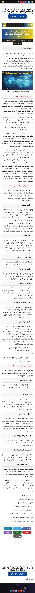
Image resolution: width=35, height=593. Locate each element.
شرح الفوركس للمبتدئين (26, 499)
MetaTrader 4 (25, 474)
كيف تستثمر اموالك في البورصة (23, 510)
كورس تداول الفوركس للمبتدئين (21, 350)
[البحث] (3, 2)
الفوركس (8, 40)
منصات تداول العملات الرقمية (24, 506)
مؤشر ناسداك (11, 339)
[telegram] (29, 2)
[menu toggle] (32, 2)
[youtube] (21, 2)
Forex (22, 108)
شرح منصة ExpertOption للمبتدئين (22, 517)
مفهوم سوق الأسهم (26, 495)
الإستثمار (18, 40)
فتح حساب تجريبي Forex (26, 361)
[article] (17, 545)
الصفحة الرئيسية (26, 40)
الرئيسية (28, 25)
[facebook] (26, 2)
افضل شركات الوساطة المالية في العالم (21, 514)
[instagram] (23, 2)
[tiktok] (18, 2)
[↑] (17, 585)
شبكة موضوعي (11, 588)
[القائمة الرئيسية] (4, 25)
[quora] (19, 591)
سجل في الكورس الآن (17, 16)
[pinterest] (13, 591)
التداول (13, 40)
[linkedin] (11, 591)
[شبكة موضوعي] (17, 6)
